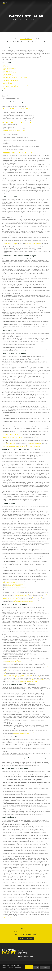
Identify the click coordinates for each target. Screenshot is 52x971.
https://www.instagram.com (15, 660)
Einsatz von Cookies (7, 71)
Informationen (18, 967)
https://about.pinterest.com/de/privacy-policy (39, 679)
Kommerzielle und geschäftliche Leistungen (13, 72)
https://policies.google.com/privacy (21, 595)
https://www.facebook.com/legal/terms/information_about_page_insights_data (23, 676)
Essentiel (36, 967)
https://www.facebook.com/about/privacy (12, 434)
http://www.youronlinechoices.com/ (33, 243)
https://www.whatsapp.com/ (9, 443)
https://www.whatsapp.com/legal (33, 443)
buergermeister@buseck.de (25, 956)
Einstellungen (45, 967)
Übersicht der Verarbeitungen (9, 68)
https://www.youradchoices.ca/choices (16, 584)
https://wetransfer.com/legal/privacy (21, 733)
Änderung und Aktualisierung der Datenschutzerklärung (15, 85)
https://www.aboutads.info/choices (13, 585)
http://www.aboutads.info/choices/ (9, 243)
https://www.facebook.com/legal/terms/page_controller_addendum (18, 675)
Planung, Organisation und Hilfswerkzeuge (12, 82)
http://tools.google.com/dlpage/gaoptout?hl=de (13, 600)
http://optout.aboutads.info (7, 244)
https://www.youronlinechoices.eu (10, 582)
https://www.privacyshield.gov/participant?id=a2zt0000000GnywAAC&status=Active (21, 669)
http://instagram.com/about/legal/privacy (12, 661)
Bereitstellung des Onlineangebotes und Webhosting (15, 77)
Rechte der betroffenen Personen (10, 86)
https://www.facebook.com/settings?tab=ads (13, 439)
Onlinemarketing (6, 79)
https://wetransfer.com (36, 732)
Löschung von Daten (7, 83)
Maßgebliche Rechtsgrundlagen (10, 69)
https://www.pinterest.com (13, 679)
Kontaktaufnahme (7, 74)
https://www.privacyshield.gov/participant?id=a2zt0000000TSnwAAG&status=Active (21, 446)
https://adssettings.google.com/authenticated (23, 601)
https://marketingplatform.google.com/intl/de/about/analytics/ (35, 594)
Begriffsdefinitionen (7, 88)
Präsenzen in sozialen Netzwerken (10, 80)
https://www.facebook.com (25, 430)
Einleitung (5, 65)
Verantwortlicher (6, 66)
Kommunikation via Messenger (10, 75)
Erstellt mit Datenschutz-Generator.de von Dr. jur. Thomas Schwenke (17, 917)
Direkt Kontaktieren (26, 938)
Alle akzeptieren (29, 967)
